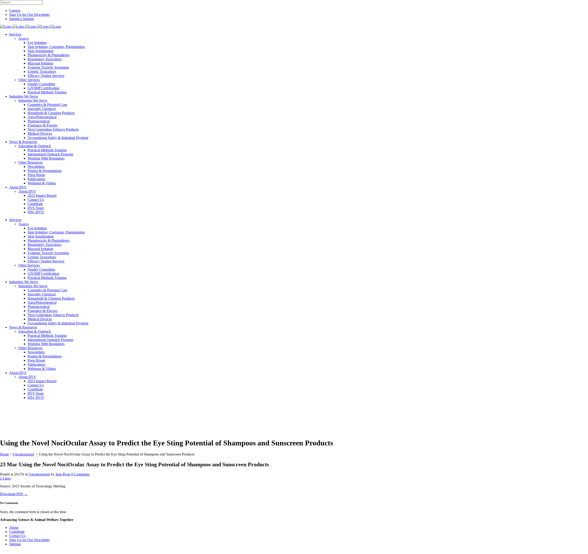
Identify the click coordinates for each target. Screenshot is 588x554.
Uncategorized (23, 454)
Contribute (17, 532)
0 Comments (80, 474)
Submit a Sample (21, 19)
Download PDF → (14, 494)
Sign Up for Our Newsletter (29, 15)
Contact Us (17, 536)
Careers (14, 10)
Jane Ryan (62, 474)
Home (4, 454)
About (13, 527)
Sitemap (15, 544)
